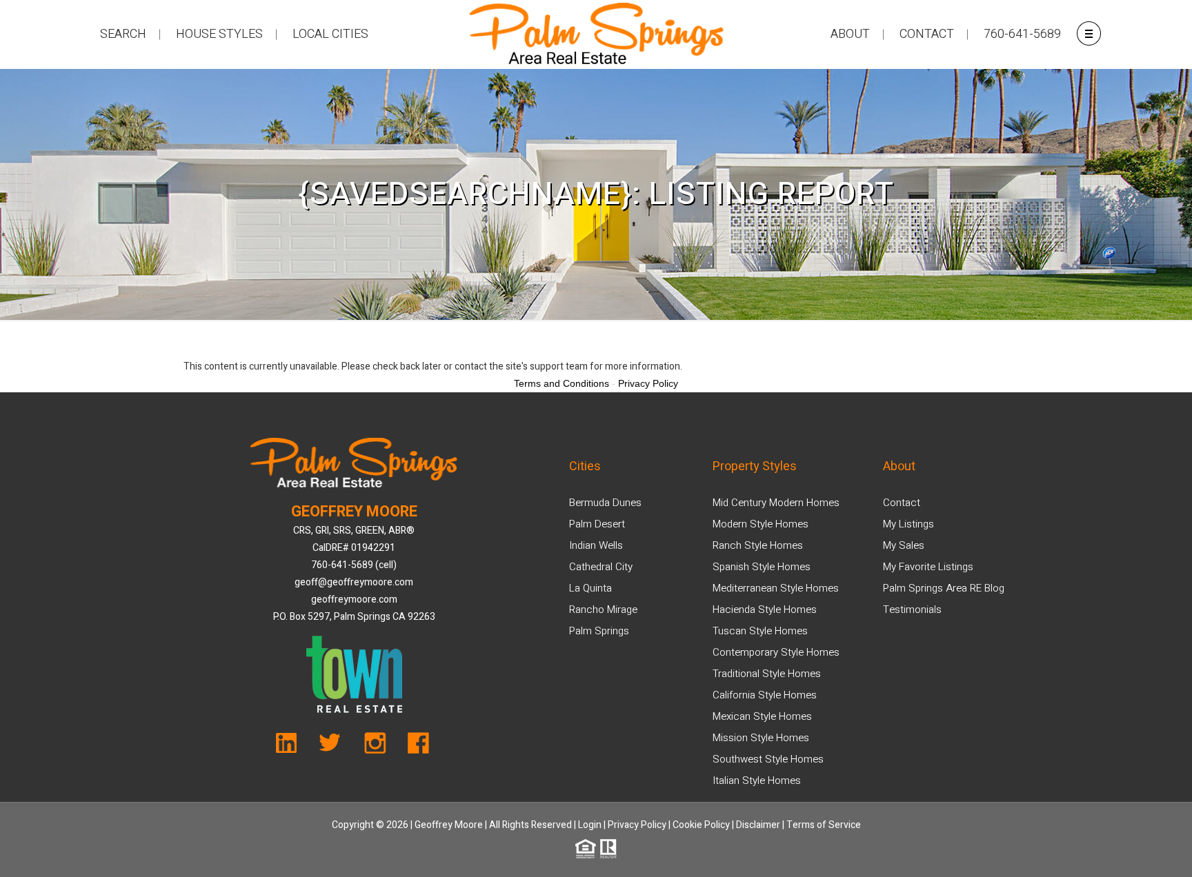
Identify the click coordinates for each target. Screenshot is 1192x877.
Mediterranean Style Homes (776, 588)
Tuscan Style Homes (760, 630)
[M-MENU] (1088, 32)
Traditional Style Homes (767, 673)
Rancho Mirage (603, 609)
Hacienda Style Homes (765, 609)
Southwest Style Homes (768, 759)
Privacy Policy (637, 825)
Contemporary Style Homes (776, 652)
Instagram (374, 746)
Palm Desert (597, 524)
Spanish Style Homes (762, 566)
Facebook (414, 746)
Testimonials (912, 609)
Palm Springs (599, 630)
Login (590, 825)
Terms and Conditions (561, 383)
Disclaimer (758, 825)
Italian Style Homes (757, 780)
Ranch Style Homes (758, 545)
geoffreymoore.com (354, 599)
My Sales (903, 545)
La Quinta (590, 588)
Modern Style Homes (760, 524)
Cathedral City (601, 566)
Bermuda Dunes (605, 502)
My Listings (908, 524)
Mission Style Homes (761, 737)
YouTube (294, 746)
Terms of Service (823, 825)
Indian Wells (596, 545)
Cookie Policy (701, 825)
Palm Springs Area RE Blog (943, 588)
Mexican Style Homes (762, 716)
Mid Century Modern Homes (776, 502)
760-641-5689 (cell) (354, 565)
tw (334, 746)
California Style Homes (765, 695)
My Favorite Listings (928, 566)
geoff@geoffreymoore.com (354, 582)
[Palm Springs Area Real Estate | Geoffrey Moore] (596, 34)
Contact (901, 502)
